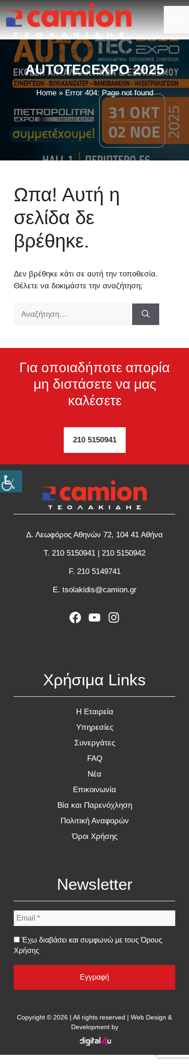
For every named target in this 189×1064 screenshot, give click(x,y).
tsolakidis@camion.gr (99, 589)
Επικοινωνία (94, 789)
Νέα (94, 774)
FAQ (94, 758)
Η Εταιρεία (94, 711)
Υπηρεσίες (94, 727)
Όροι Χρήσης (94, 836)
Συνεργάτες (94, 743)
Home (46, 92)
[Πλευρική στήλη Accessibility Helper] (11, 481)
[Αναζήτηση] (145, 314)
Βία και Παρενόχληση (94, 805)
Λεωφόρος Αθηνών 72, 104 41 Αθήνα (99, 534)
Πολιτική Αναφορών (95, 820)
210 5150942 (123, 553)
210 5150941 (95, 440)
